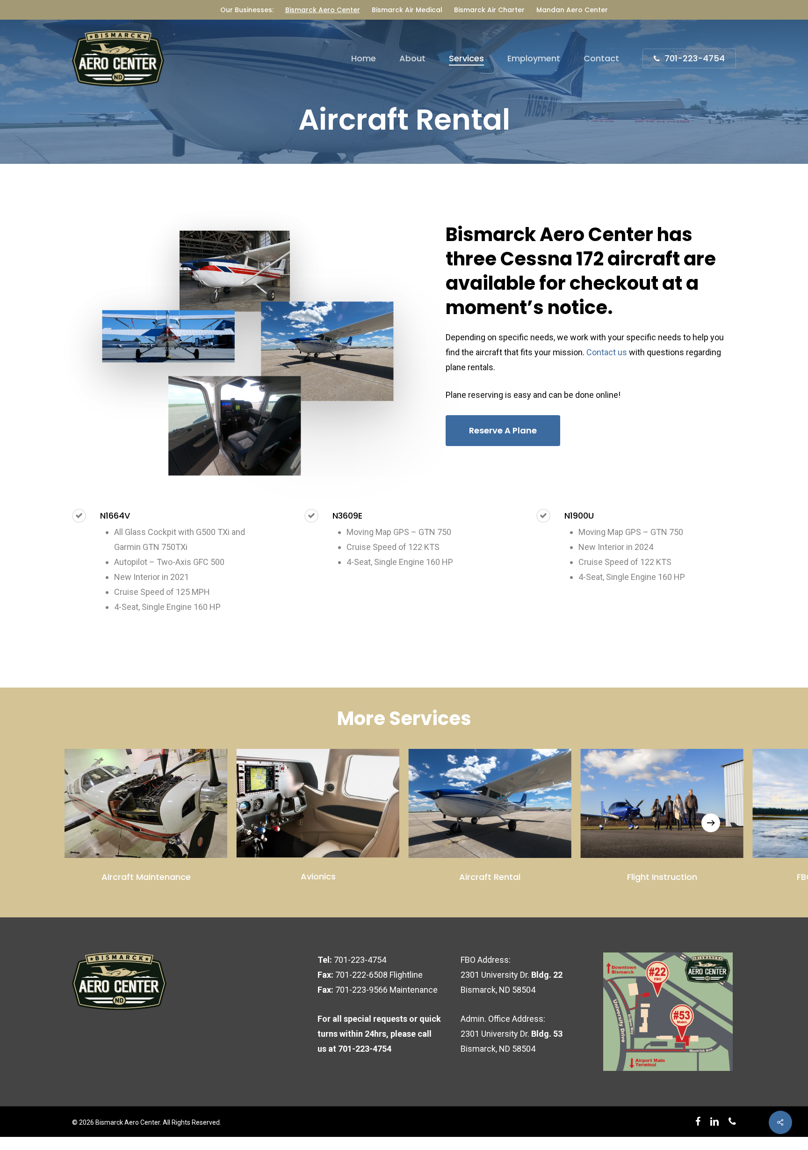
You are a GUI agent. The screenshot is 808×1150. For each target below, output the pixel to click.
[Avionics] (318, 803)
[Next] (710, 822)
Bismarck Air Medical (407, 10)
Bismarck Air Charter (489, 10)
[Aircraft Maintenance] (146, 803)
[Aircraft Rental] (490, 803)
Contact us (606, 352)
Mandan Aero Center (572, 10)
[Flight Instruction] (662, 803)
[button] (503, 430)
